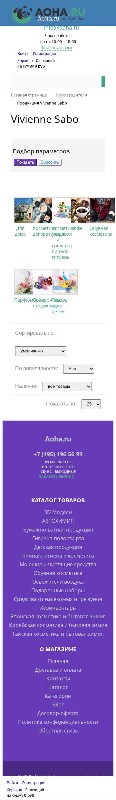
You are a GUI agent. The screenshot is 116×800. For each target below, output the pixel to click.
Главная (58, 661)
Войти (23, 53)
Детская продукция (58, 546)
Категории (58, 695)
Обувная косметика (101, 231)
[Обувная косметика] (102, 210)
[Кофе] (83, 210)
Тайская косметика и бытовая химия (58, 633)
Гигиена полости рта (58, 538)
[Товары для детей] (65, 282)
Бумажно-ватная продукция (58, 529)
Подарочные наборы (58, 590)
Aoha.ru (58, 438)
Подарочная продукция (46, 303)
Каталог (58, 687)
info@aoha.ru (61, 27)
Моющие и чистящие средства (58, 564)
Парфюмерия (29, 300)
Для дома (20, 231)
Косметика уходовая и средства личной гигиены (63, 242)
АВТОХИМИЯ (58, 520)
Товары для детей (60, 305)
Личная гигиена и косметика (58, 555)
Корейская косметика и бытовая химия (58, 625)
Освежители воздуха (58, 581)
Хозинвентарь (58, 607)
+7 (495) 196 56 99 (58, 454)
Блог (58, 704)
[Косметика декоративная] (46, 210)
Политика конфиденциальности (58, 721)
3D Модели (58, 512)
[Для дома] (27, 210)
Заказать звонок (56, 47)
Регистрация (44, 53)
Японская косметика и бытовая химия (58, 616)
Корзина (25, 60)
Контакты (58, 678)
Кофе (76, 228)
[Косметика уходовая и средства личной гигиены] (65, 210)
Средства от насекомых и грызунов (58, 599)
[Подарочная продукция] (46, 282)
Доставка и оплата (58, 669)
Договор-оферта (58, 713)
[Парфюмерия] (27, 282)
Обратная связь (58, 730)
